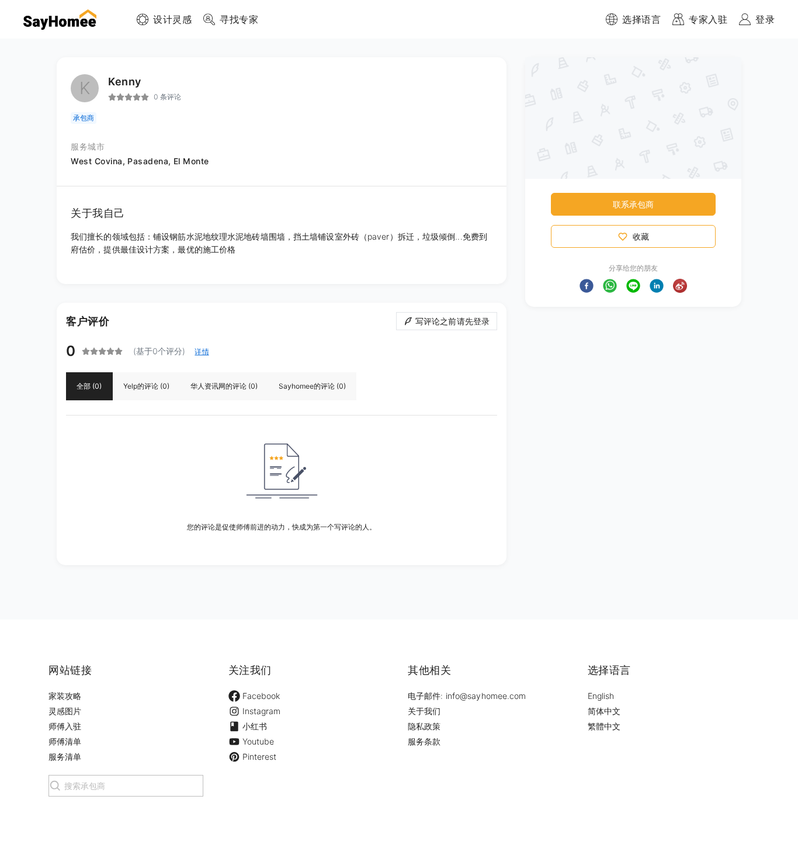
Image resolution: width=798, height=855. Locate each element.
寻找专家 (239, 19)
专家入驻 (708, 19)
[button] (587, 286)
